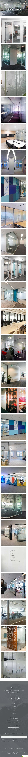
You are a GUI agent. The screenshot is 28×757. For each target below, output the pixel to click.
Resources (14, 713)
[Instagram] (12, 699)
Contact (14, 728)
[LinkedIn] (15, 699)
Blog (14, 708)
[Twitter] (18, 699)
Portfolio (14, 706)
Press (14, 711)
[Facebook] (9, 699)
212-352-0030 (23, 4)
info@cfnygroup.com (15, 692)
